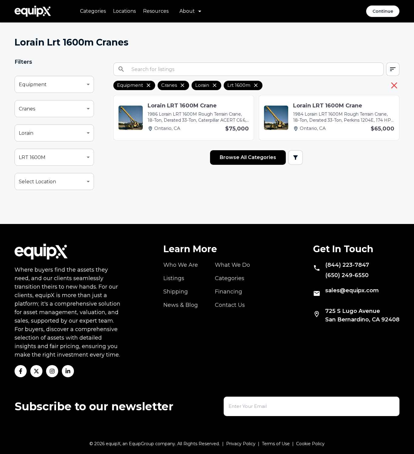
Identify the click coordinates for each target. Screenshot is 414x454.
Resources (156, 11)
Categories (93, 11)
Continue (382, 11)
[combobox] (392, 69)
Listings (173, 278)
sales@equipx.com (352, 290)
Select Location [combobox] (37, 182)
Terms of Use (276, 443)
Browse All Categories (248, 157)
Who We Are (180, 265)
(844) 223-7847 (347, 265)
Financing (228, 291)
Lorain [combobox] (26, 133)
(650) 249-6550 (347, 275)
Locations (124, 11)
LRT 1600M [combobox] (32, 157)
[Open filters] (295, 157)
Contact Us (230, 305)
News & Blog (180, 305)
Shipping (175, 291)
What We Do (232, 265)
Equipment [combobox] (33, 84)
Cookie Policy (310, 443)
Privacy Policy (240, 443)
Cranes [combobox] (27, 109)
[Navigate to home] (33, 11)
